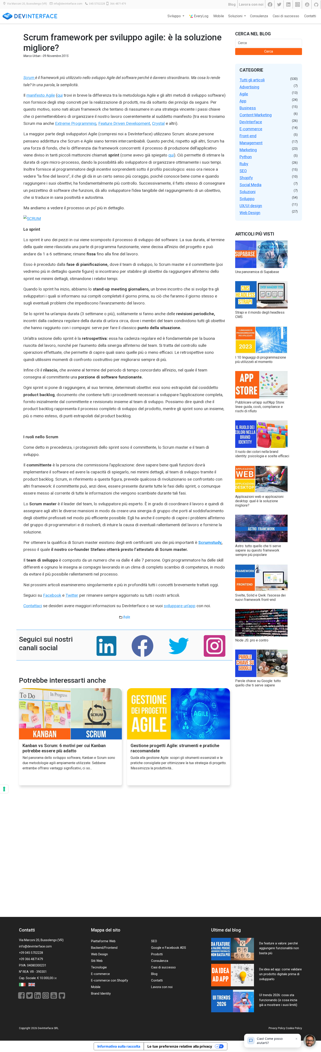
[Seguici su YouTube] (307, 4)
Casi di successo (286, 16)
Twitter (72, 595)
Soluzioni (247, 191)
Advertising (249, 87)
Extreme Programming (75, 123)
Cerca (268, 51)
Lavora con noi (251, 4)
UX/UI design (251, 205)
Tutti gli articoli (252, 80)
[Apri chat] (310, 1041)
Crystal (158, 123)
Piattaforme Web (103, 941)
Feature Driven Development (124, 123)
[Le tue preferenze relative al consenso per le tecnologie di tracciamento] (4, 789)
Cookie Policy (294, 1028)
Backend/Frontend (104, 948)
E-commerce (251, 129)
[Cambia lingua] (22, 984)
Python (246, 157)
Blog (232, 4)
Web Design (250, 212)
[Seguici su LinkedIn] (288, 4)
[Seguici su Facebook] (270, 4)
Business (248, 108)
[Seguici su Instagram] (297, 4)
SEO (243, 170)
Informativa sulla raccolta (118, 1046)
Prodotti (157, 954)
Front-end (248, 136)
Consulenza (259, 16)
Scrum (29, 77)
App (243, 101)
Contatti (310, 16)
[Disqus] (124, 855)
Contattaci (32, 605)
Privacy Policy (277, 1028)
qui (60, 95)
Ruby (244, 164)
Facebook (52, 595)
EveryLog (200, 16)
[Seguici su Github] (316, 4)
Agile (126, 617)
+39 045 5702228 (31, 952)
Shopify (246, 177)
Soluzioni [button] (235, 16)
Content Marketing (256, 115)
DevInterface (251, 122)
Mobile (218, 16)
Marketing (248, 150)
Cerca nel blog (253, 33)
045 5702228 (97, 3)
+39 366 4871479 (31, 959)
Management (251, 143)
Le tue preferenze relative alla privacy (179, 1046)
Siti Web (97, 961)
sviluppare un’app (179, 605)
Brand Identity (101, 993)
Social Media (250, 184)
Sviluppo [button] (174, 16)
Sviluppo (247, 198)
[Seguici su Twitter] (279, 4)
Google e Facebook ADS (168, 948)
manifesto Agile (40, 95)
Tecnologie (99, 967)
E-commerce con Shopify (109, 980)
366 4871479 (118, 3)
